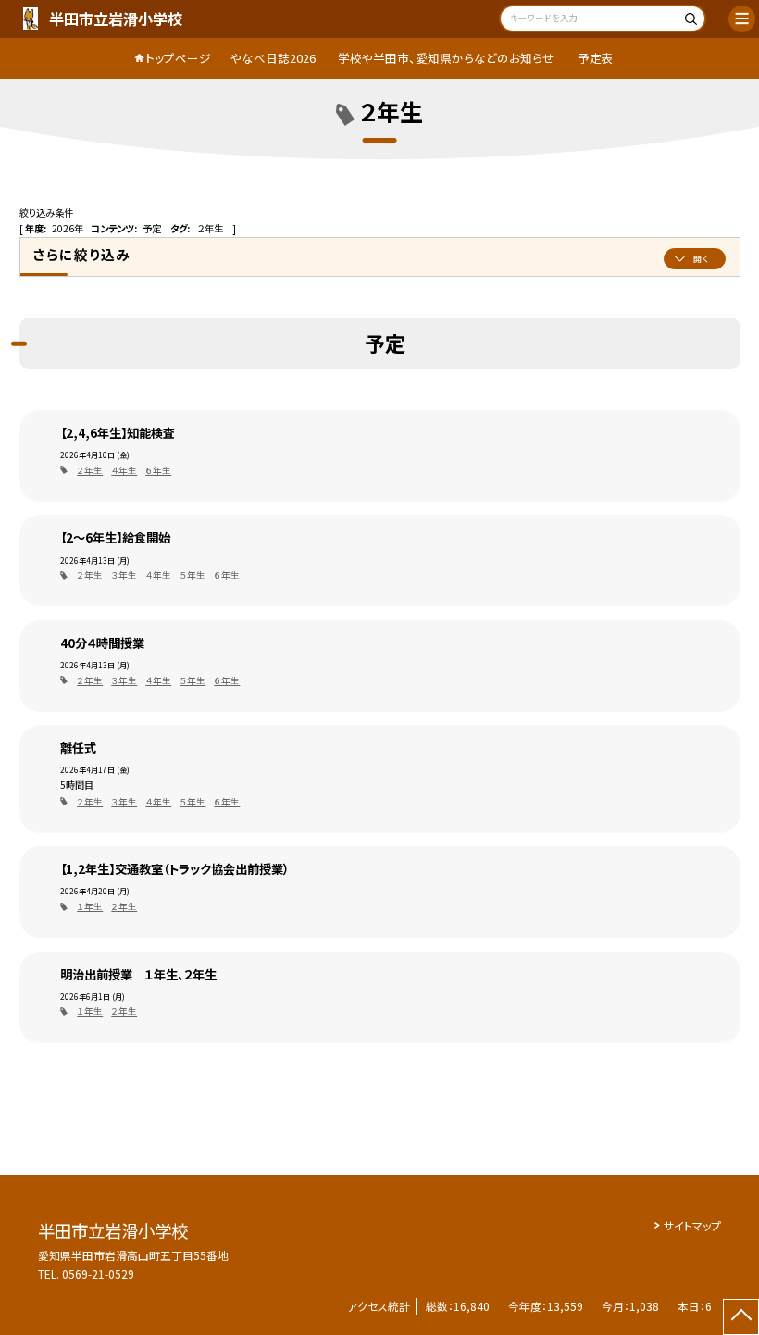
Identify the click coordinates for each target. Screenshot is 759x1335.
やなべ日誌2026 (273, 58)
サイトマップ (692, 1225)
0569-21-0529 (98, 1273)
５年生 (192, 574)
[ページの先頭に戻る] (741, 1317)
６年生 (158, 470)
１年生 (90, 906)
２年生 (90, 470)
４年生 (124, 470)
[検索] (689, 21)
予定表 (596, 58)
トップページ (178, 58)
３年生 (124, 574)
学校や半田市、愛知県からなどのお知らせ (446, 58)
